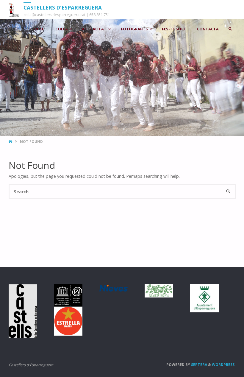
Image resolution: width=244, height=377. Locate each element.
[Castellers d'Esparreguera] (14, 10)
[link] (230, 29)
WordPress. (224, 364)
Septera (198, 364)
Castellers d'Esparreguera (63, 7)
